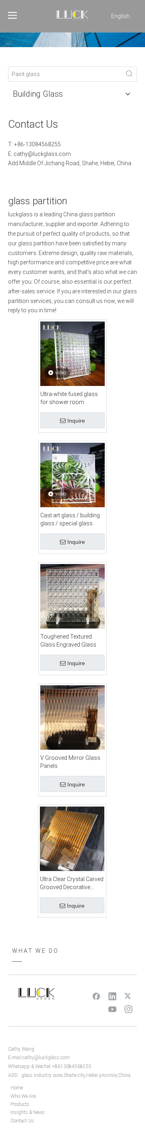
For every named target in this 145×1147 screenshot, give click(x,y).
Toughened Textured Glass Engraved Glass (68, 640)
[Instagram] (128, 1008)
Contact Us (22, 1121)
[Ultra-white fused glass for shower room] (72, 353)
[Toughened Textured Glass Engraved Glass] (72, 596)
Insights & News (27, 1112)
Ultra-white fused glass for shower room (69, 398)
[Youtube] (112, 1008)
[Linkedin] (112, 995)
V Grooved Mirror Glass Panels (70, 762)
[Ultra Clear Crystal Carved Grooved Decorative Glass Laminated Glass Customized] (72, 838)
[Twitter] (128, 995)
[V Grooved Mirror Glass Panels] (72, 717)
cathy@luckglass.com (42, 154)
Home (16, 1088)
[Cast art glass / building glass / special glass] (72, 474)
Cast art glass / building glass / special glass (70, 519)
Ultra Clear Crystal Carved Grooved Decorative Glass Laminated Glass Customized (72, 883)
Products (19, 1104)
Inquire (76, 420)
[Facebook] (96, 995)
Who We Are (23, 1096)
